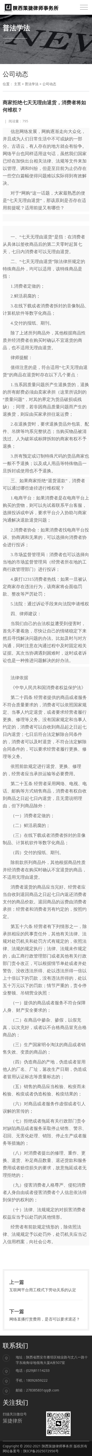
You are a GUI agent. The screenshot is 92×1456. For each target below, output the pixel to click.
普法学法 (32, 84)
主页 (17, 84)
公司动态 (49, 84)
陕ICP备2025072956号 (41, 1451)
